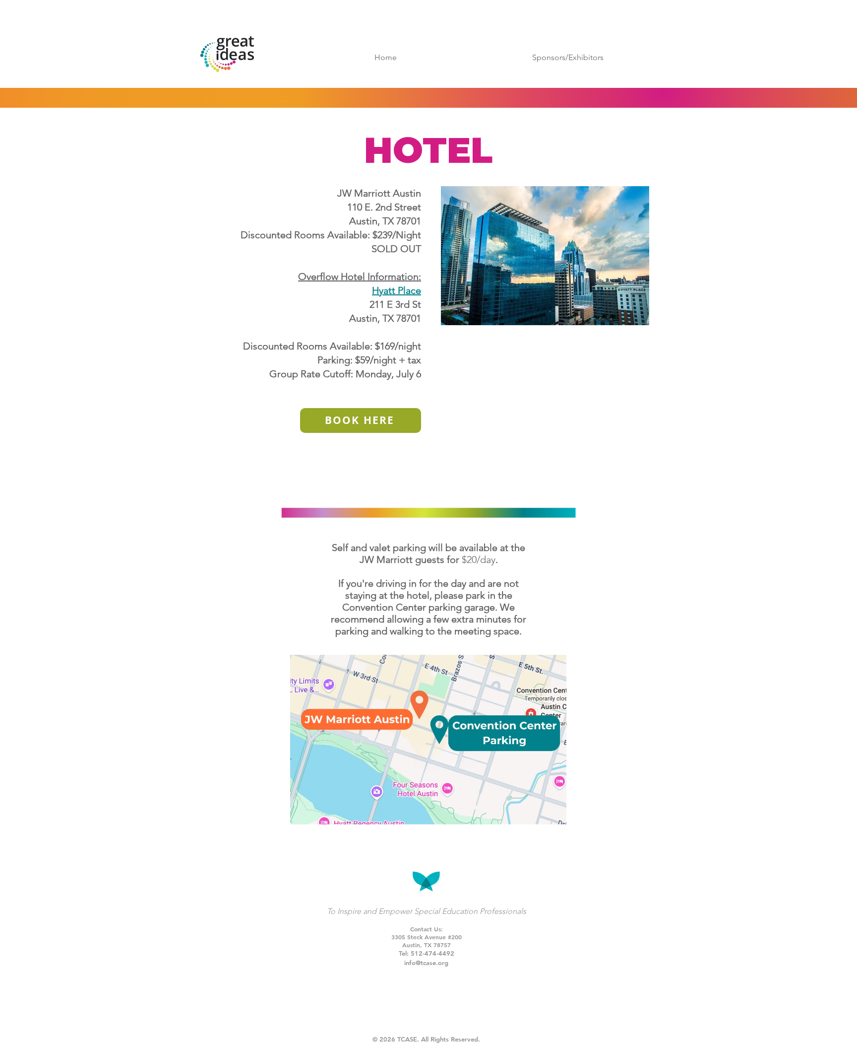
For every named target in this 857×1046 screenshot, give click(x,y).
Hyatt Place (396, 290)
